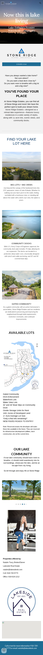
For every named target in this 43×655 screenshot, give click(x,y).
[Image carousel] (21, 492)
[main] (21, 22)
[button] (2, 3)
